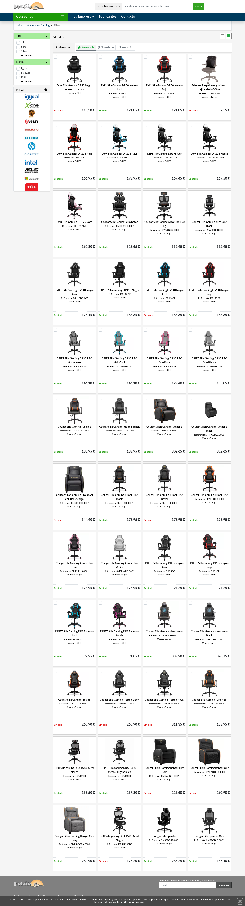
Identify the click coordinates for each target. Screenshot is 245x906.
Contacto (128, 16)
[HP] (32, 146)
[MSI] (32, 122)
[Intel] (32, 162)
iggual (24, 68)
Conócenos (19, 896)
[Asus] (32, 171)
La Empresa (82, 16)
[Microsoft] (32, 179)
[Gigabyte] (32, 154)
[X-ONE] (32, 105)
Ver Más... (28, 55)
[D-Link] (32, 138)
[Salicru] (32, 130)
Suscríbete (224, 885)
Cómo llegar (48, 896)
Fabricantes (107, 16)
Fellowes (25, 73)
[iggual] (32, 97)
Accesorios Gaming (38, 25)
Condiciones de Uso (68, 896)
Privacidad (33, 896)
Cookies (86, 896)
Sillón (24, 51)
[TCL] (32, 187)
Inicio (20, 25)
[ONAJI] (32, 113)
